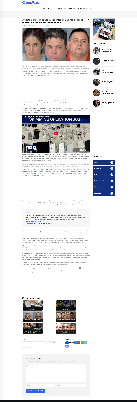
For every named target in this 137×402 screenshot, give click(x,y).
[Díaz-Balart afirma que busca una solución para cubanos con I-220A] (96, 51)
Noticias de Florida (27, 346)
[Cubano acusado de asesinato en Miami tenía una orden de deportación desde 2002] (96, 72)
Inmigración (72, 8)
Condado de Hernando (40, 343)
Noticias (92, 8)
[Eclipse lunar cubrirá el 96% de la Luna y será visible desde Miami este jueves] (96, 61)
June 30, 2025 (52, 224)
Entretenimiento (62, 8)
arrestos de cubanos (27, 343)
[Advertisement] (56, 88)
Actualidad (51, 8)
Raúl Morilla (27, 26)
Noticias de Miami (82, 8)
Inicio (44, 8)
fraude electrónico (52, 343)
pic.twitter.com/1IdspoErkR (33, 222)
